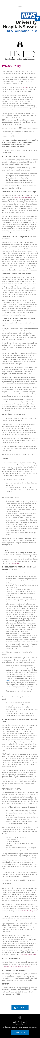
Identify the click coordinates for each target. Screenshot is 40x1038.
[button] (37, 18)
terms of (8, 680)
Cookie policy (15, 563)
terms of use (24, 87)
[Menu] (20, 6)
